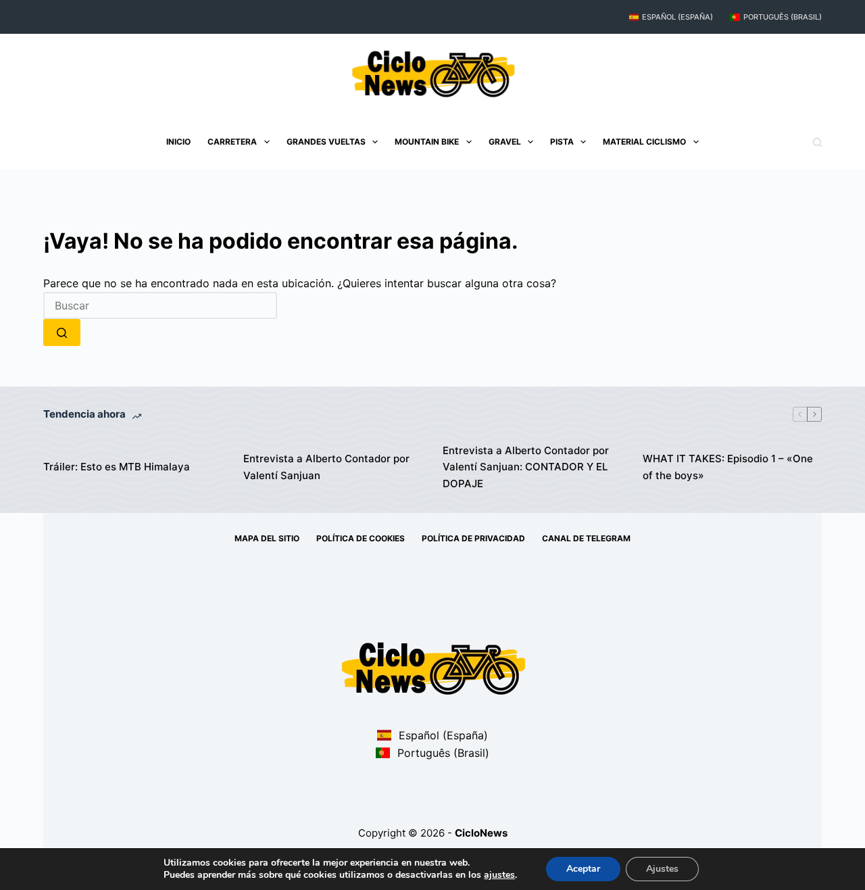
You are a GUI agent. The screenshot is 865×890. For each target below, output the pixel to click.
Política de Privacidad (473, 538)
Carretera (232, 142)
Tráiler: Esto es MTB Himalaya (116, 466)
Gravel (505, 142)
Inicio (178, 142)
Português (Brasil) (782, 17)
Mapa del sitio (266, 538)
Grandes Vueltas (326, 142)
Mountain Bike (427, 142)
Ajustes (662, 868)
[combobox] (160, 305)
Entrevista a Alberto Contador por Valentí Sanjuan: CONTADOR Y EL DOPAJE (526, 467)
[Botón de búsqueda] (61, 332)
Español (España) (677, 17)
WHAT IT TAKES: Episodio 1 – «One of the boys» (728, 467)
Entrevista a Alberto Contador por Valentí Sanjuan (326, 467)
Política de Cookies (360, 538)
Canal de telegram (586, 538)
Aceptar (583, 868)
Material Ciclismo (644, 142)
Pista (562, 142)
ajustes (499, 875)
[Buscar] (817, 142)
